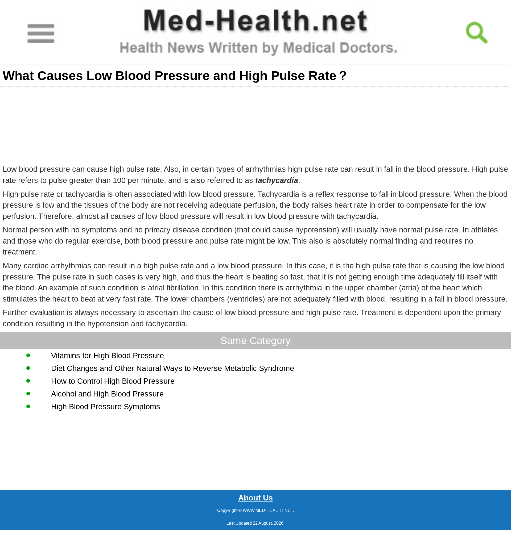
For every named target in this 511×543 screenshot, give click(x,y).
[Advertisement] (159, 124)
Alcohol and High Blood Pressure (107, 394)
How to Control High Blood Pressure (113, 381)
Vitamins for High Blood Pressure (107, 355)
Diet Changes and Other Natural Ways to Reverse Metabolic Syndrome (172, 368)
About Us (255, 498)
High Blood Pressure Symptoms (105, 406)
